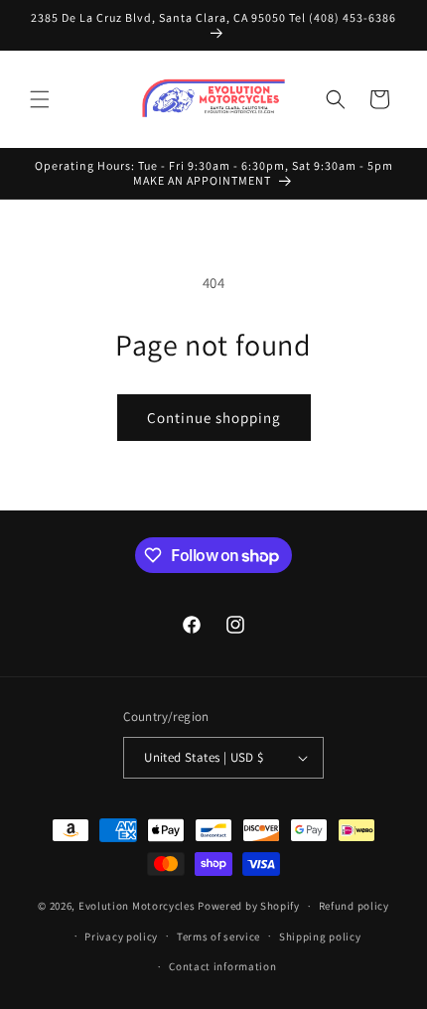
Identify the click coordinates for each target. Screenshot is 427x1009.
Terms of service (218, 936)
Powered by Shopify (249, 906)
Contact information (222, 966)
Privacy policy (121, 936)
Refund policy (354, 906)
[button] (40, 99)
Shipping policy (320, 936)
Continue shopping (214, 417)
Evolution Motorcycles (137, 906)
